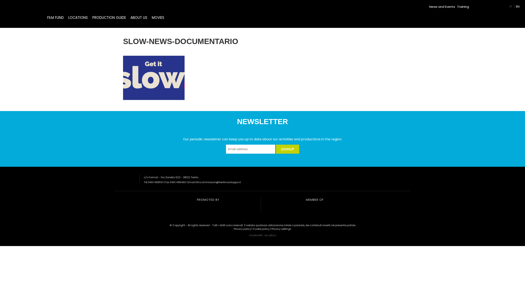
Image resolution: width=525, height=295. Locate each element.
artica (272, 235)
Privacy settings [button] (281, 229)
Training (463, 7)
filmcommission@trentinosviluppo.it (218, 182)
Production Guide (109, 17)
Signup (287, 149)
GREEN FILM (479, 5)
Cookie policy (261, 229)
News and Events (442, 7)
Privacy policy (242, 229)
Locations (78, 17)
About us (138, 17)
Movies (158, 17)
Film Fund (55, 17)
